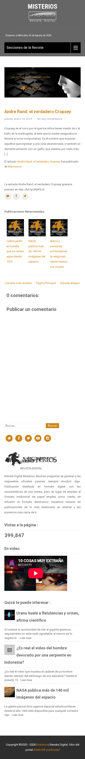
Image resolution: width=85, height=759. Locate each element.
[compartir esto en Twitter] (25, 196)
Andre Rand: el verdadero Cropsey (37, 111)
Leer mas (25, 638)
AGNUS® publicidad (47, 749)
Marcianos (14, 166)
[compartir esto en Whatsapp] (7, 196)
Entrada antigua (70, 283)
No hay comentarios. (50, 118)
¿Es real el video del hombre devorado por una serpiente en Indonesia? (37, 655)
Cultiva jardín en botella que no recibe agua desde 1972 (15, 251)
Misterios (42, 6)
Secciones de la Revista (25, 48)
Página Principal (46, 283)
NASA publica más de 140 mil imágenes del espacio (36, 251)
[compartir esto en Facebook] (16, 196)
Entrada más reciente (18, 283)
